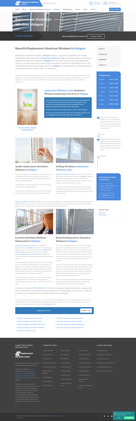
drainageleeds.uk (102, 350)
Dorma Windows (66, 367)
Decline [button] (118, 417)
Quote (85, 9)
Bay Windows (65, 359)
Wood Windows (84, 359)
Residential (102, 59)
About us (102, 49)
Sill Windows (65, 354)
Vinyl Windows (83, 350)
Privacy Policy (19, 418)
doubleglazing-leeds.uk (104, 367)
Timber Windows (48, 350)
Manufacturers (67, 9)
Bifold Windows (48, 385)
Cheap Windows (66, 371)
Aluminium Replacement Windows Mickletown (71, 324)
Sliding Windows (84, 371)
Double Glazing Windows (47, 372)
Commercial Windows (49, 367)
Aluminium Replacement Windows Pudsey (69, 321)
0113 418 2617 (97, 4)
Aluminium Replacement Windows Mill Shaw (70, 327)
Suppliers (57, 9)
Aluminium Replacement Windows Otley (30, 321)
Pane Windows (65, 350)
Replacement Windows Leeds (27, 330)
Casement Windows (85, 363)
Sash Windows (47, 354)
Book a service (115, 9)
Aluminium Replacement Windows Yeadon (70, 318)
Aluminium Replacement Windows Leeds (30, 318)
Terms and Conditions (56, 416)
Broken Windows (66, 379)
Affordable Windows (85, 367)
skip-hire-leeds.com (103, 359)
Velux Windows (65, 363)
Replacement (47, 359)
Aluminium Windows (85, 354)
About (24, 9)
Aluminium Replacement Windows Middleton (31, 327)
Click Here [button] (124, 414)
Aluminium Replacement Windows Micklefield (31, 324)
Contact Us (85, 310)
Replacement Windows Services (39, 9)
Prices (78, 9)
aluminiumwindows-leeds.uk (105, 363)
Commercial (103, 54)
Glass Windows (47, 377)
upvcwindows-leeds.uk (104, 371)
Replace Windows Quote (66, 384)
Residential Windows (49, 363)
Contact (92, 9)
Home (17, 9)
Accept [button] (129, 417)
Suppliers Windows (85, 375)
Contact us (102, 65)
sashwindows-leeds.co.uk (105, 354)
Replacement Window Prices (85, 386)
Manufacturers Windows (83, 380)
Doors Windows (48, 381)
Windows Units (65, 375)
